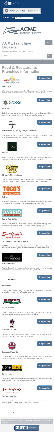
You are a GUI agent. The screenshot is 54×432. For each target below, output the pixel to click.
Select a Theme (9, 18)
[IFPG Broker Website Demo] (22, 11)
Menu (49, 43)
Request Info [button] (44, 78)
